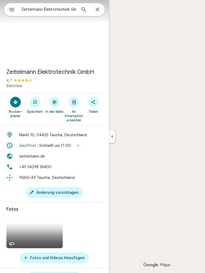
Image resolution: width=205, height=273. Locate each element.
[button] (54, 145)
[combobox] (48, 9)
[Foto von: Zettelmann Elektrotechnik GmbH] (54, 32)
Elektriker (14, 85)
